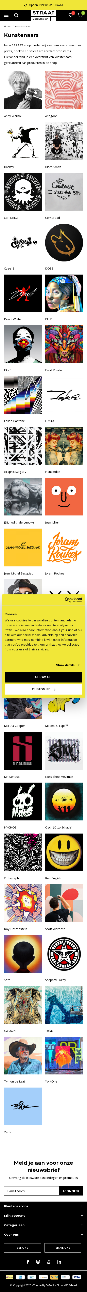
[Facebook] (28, 1261)
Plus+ (60, 1285)
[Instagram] (38, 1261)
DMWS (50, 1285)
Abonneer (71, 1191)
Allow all (44, 677)
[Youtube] (48, 1261)
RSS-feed (71, 1285)
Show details (65, 665)
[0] (80, 15)
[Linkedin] (59, 1261)
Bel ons (22, 1247)
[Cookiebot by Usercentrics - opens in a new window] (64, 599)
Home (7, 26)
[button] (6, 15)
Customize (41, 689)
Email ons (63, 1247)
